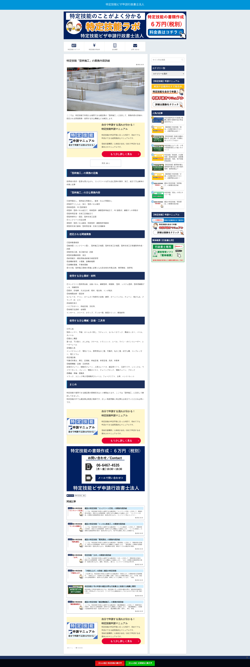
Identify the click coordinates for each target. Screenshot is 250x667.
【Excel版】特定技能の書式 (109, 663)
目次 (103, 163)
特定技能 (71, 495)
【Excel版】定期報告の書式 (139, 663)
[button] (182, 60)
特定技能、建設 (81, 495)
